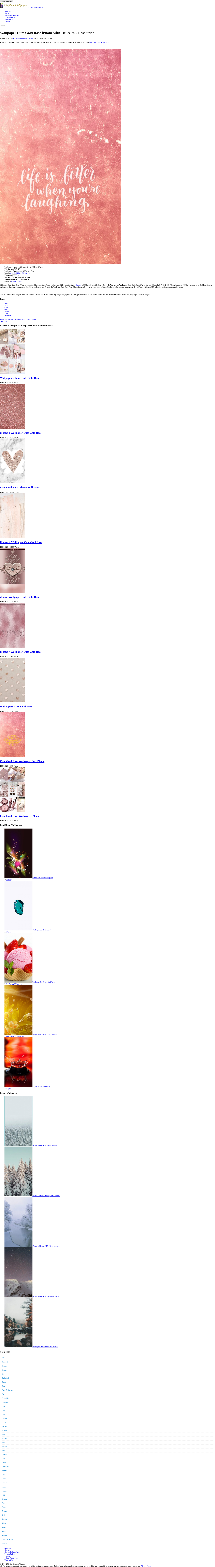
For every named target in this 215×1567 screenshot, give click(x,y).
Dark (3, 1414)
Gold (6, 309)
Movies (4, 1483)
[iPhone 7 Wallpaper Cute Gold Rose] (12, 647)
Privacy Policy (9, 17)
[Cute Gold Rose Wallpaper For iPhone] (12, 757)
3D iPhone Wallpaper (35, 7)
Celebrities (5, 1398)
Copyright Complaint (11, 15)
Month (4, 1479)
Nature (4, 1491)
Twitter (2, 319)
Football (5, 1446)
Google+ (23, 319)
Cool (3, 1406)
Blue (3, 1386)
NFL (3, 1495)
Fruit (3, 1451)
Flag (3, 1434)
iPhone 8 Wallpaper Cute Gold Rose (21, 432)
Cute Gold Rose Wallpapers (23, 38)
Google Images (16, 281)
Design (4, 1418)
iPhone (6, 311)
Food (3, 1442)
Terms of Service (10, 19)
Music (4, 1487)
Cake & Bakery (7, 1390)
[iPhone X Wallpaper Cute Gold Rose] (12, 537)
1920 (6, 305)
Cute (6, 307)
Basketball (5, 1378)
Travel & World (7, 1539)
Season (4, 1519)
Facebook (8, 319)
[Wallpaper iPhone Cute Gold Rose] (12, 373)
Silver (4, 1523)
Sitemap (7, 21)
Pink (3, 1503)
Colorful (5, 1402)
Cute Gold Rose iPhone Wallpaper (20, 487)
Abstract (5, 1362)
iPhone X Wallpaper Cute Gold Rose (21, 542)
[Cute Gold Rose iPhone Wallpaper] (12, 483)
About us (7, 11)
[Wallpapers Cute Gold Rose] (12, 702)
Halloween (5, 1467)
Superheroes (6, 1535)
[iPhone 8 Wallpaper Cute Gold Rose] (12, 428)
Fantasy (4, 1430)
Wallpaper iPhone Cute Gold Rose (20, 378)
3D (3, 1358)
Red (3, 1515)
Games (4, 1455)
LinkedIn (29, 319)
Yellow (4, 1543)
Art (3, 1374)
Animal (4, 1366)
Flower (8, 880)
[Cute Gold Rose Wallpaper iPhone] (12, 811)
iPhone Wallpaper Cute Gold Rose (20, 597)
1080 (6, 303)
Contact (7, 13)
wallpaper (77, 285)
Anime (4, 1370)
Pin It (34, 319)
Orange (4, 1499)
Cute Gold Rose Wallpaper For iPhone (22, 761)
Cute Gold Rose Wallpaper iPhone (20, 816)
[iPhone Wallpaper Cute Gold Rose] (12, 592)
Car (3, 1394)
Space (4, 1527)
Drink (4, 1422)
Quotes (4, 1511)
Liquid (8, 1089)
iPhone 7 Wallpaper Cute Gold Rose (21, 651)
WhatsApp (16, 319)
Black (4, 1382)
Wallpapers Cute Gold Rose (16, 706)
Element (5, 1426)
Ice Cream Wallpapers (14, 984)
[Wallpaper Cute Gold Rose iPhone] (107, 156)
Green (4, 1463)
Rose (6, 313)
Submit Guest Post (11, 1558)
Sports (4, 1531)
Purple (4, 1507)
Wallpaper (8, 315)
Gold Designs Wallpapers (15, 1036)
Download (4, 321)
